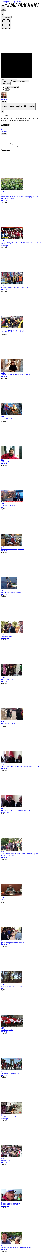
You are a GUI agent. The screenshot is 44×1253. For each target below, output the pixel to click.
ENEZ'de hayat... (6, 418)
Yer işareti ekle (23, 81)
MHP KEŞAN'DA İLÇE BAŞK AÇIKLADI (15, 810)
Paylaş (14, 81)
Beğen (6, 81)
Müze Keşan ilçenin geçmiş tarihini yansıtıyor (15, 374)
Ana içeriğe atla (16, 2)
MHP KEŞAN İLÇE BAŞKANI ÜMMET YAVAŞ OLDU (20, 766)
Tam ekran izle (6, 28)
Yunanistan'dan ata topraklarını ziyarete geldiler (16, 1247)
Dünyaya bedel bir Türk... (9, 505)
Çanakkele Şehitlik (7, 1030)
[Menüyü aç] (3, 6)
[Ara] (2, 12)
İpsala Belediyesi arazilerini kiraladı (12, 943)
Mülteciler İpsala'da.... (8, 723)
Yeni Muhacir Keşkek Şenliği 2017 (12, 1117)
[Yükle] (2, 14)
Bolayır (3, 899)
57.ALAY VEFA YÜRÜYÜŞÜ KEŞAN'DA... (16, 287)
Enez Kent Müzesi (7, 679)
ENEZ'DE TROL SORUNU (10, 1204)
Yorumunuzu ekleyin (7, 144)
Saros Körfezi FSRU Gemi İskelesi (12, 986)
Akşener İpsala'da (6, 1160)
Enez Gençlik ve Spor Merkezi (11, 592)
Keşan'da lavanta (6, 636)
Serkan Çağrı (5, 462)
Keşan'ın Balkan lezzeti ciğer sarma (12, 549)
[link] (22, 99)
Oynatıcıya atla (6, 2)
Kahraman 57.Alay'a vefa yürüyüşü (12, 331)
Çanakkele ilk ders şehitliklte (10, 1073)
